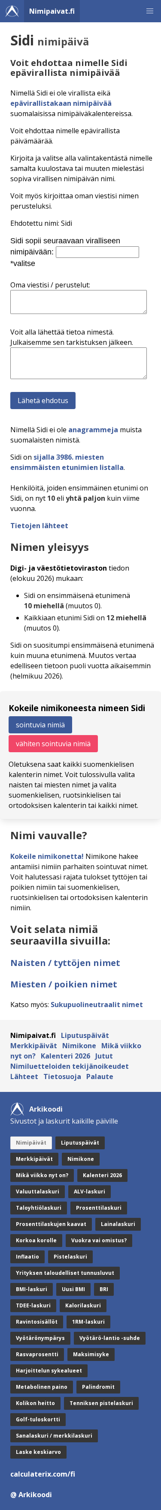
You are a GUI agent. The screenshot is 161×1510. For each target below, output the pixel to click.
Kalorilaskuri (83, 1305)
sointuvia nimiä (40, 725)
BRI (104, 1289)
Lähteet (24, 1076)
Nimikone (79, 1045)
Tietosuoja (62, 1076)
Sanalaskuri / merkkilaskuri (54, 1435)
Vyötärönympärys (40, 1338)
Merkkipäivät (33, 1045)
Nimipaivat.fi (52, 11)
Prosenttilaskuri (99, 1207)
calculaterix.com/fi (42, 1474)
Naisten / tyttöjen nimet (65, 963)
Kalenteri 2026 (65, 1056)
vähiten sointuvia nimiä (53, 743)
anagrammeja (93, 429)
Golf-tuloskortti (38, 1419)
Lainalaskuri (118, 1224)
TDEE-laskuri (33, 1305)
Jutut (104, 1056)
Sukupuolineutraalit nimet (97, 1004)
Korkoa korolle (36, 1240)
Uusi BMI (73, 1289)
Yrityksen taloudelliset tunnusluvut (65, 1273)
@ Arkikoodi (31, 1494)
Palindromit (98, 1386)
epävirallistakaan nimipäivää (61, 103)
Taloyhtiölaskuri (38, 1207)
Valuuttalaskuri (37, 1191)
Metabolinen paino (41, 1386)
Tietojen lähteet (39, 525)
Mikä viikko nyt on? (42, 1175)
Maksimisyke (91, 1354)
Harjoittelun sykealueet (49, 1370)
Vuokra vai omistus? (99, 1240)
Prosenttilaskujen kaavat (51, 1224)
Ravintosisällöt (37, 1321)
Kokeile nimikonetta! (47, 856)
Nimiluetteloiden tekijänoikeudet (69, 1066)
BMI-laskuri (31, 1289)
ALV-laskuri (89, 1191)
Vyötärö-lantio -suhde (109, 1338)
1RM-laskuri (88, 1321)
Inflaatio (27, 1256)
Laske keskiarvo (38, 1452)
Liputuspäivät (85, 1035)
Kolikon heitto (35, 1403)
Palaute (99, 1076)
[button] (150, 11)
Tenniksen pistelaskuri (101, 1403)
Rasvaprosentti (37, 1354)
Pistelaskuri (70, 1256)
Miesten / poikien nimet (63, 984)
